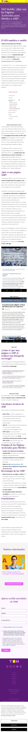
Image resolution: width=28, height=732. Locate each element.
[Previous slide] (3, 567)
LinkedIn (7, 666)
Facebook (14, 666)
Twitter (10, 666)
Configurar (14, 720)
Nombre (3, 608)
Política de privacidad (13, 689)
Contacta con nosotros (14, 584)
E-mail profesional (5, 620)
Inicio (14, 672)
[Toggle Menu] (26, 1)
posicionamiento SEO (16, 464)
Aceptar (14, 729)
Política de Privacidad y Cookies (8, 715)
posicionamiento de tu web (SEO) (11, 61)
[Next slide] (25, 567)
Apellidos (3, 613)
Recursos (14, 682)
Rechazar (14, 725)
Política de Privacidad (18, 627)
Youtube (17, 666)
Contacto (14, 683)
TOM (14, 680)
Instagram (20, 666)
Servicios (14, 676)
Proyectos (14, 678)
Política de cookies (13, 691)
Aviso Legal (14, 693)
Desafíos (14, 674)
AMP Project (12, 65)
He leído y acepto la (13, 627)
